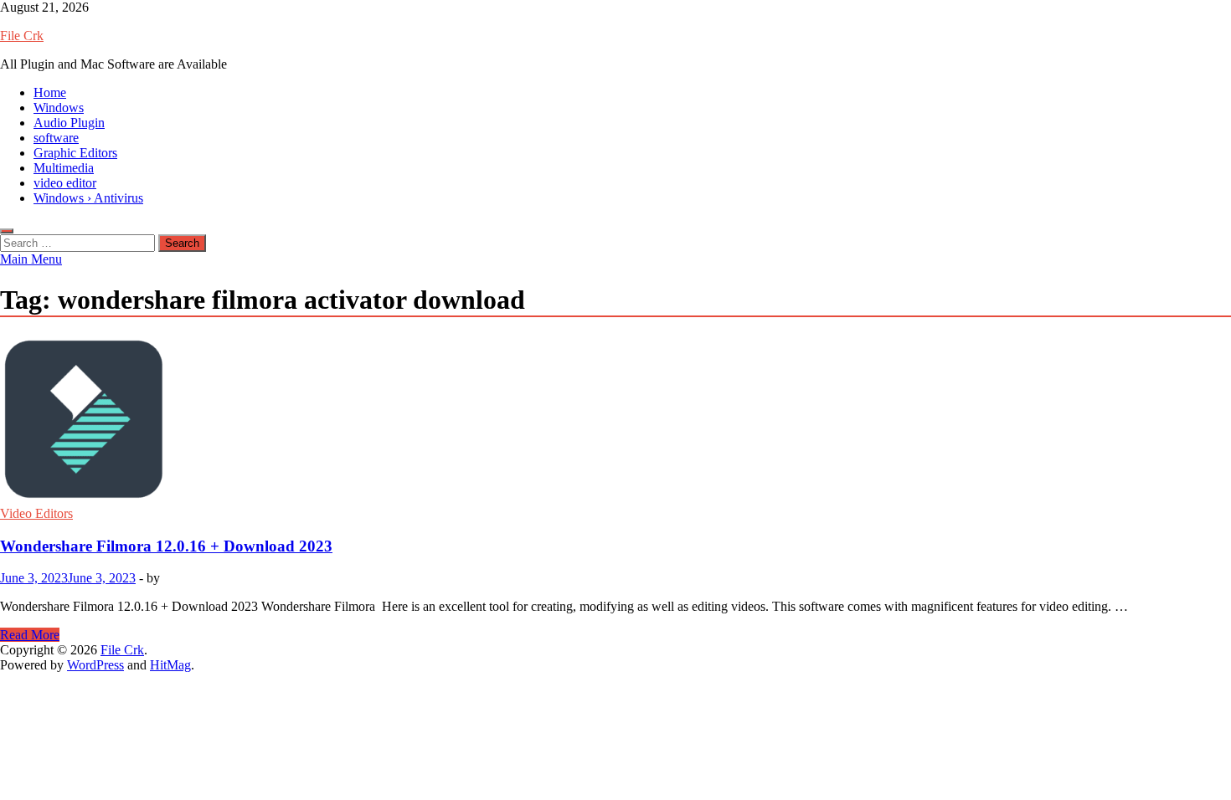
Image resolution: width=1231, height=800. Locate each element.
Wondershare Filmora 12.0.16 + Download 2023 (166, 546)
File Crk (22, 35)
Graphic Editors (75, 153)
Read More (29, 635)
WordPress (95, 665)
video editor (64, 183)
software (56, 138)
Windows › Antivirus (88, 198)
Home (49, 92)
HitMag (170, 665)
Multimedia (63, 168)
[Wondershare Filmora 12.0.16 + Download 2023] (615, 421)
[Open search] (6, 230)
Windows (58, 107)
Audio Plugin (69, 122)
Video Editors (36, 513)
